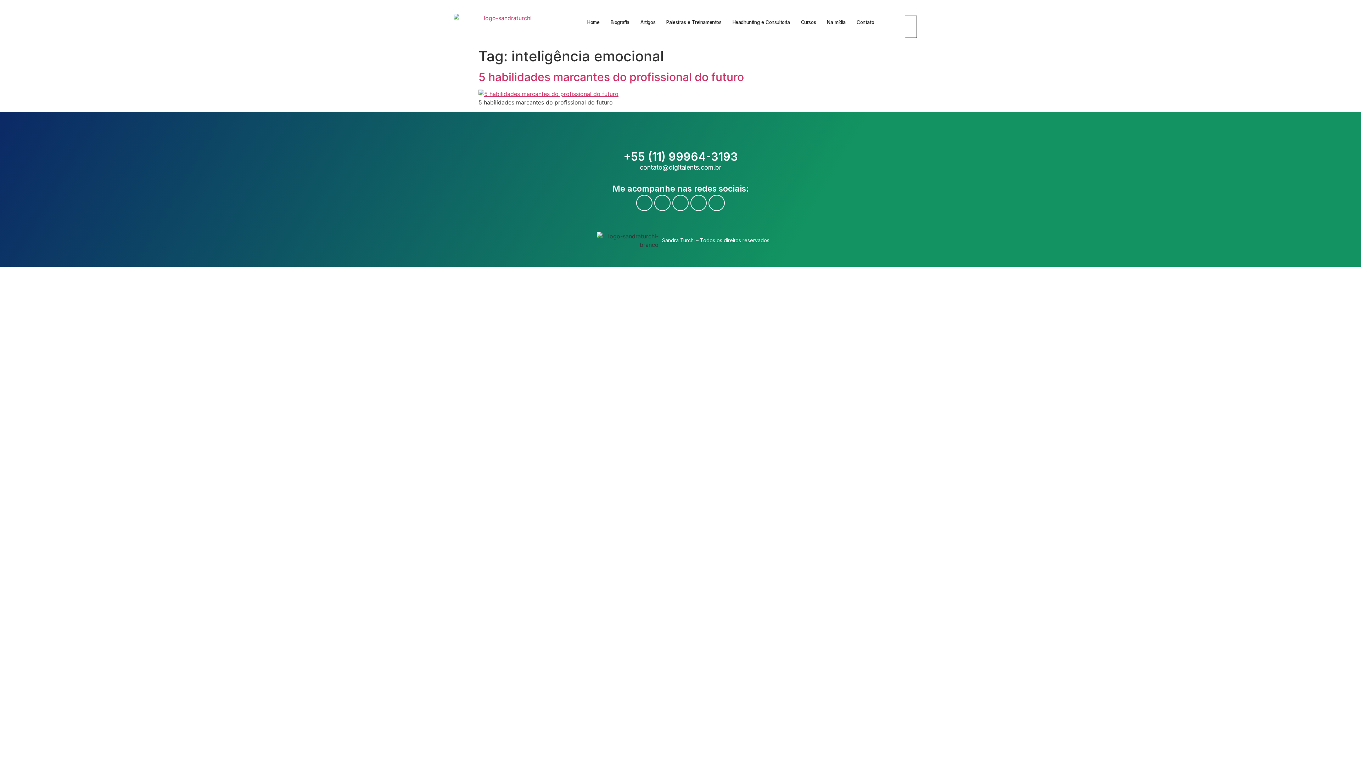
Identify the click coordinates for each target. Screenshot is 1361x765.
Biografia (620, 22)
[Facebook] (644, 203)
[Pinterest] (716, 203)
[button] (908, 11)
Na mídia (836, 22)
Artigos (647, 22)
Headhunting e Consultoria (761, 22)
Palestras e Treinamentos (693, 22)
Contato (865, 22)
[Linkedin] (698, 203)
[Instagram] (680, 203)
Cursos (808, 22)
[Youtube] (662, 203)
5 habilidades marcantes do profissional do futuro (611, 77)
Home (593, 22)
